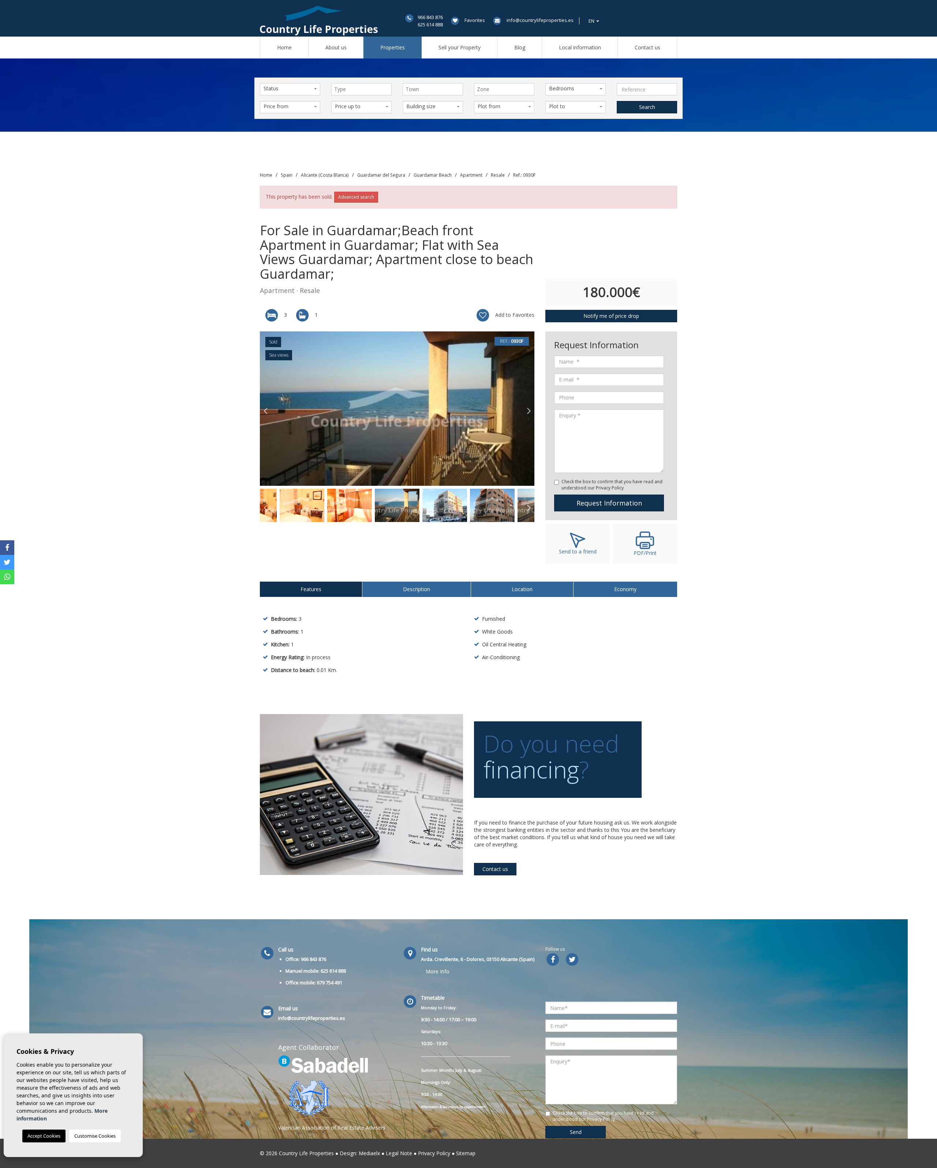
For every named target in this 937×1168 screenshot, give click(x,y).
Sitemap (465, 1153)
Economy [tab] (625, 589)
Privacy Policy (434, 1153)
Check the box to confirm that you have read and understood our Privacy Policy (611, 484)
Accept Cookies (43, 1136)
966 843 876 (430, 17)
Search (647, 107)
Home (284, 47)
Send (576, 1131)
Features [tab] (310, 589)
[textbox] (363, 89)
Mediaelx (369, 1153)
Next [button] (529, 408)
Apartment (471, 175)
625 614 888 (430, 24)
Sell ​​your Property (459, 47)
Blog (519, 47)
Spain (286, 175)
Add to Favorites (514, 314)
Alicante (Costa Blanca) (325, 175)
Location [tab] (522, 589)
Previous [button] (265, 408)
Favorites (474, 20)
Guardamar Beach (433, 175)
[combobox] (361, 89)
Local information (580, 47)
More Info (437, 971)
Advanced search (356, 197)
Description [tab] (416, 589)
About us (336, 47)
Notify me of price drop (611, 315)
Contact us (647, 47)
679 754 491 (329, 982)
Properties (392, 47)
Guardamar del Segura (381, 175)
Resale (498, 175)
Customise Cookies (95, 1136)
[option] (397, 408)
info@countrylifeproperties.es (540, 20)
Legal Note (399, 1153)
